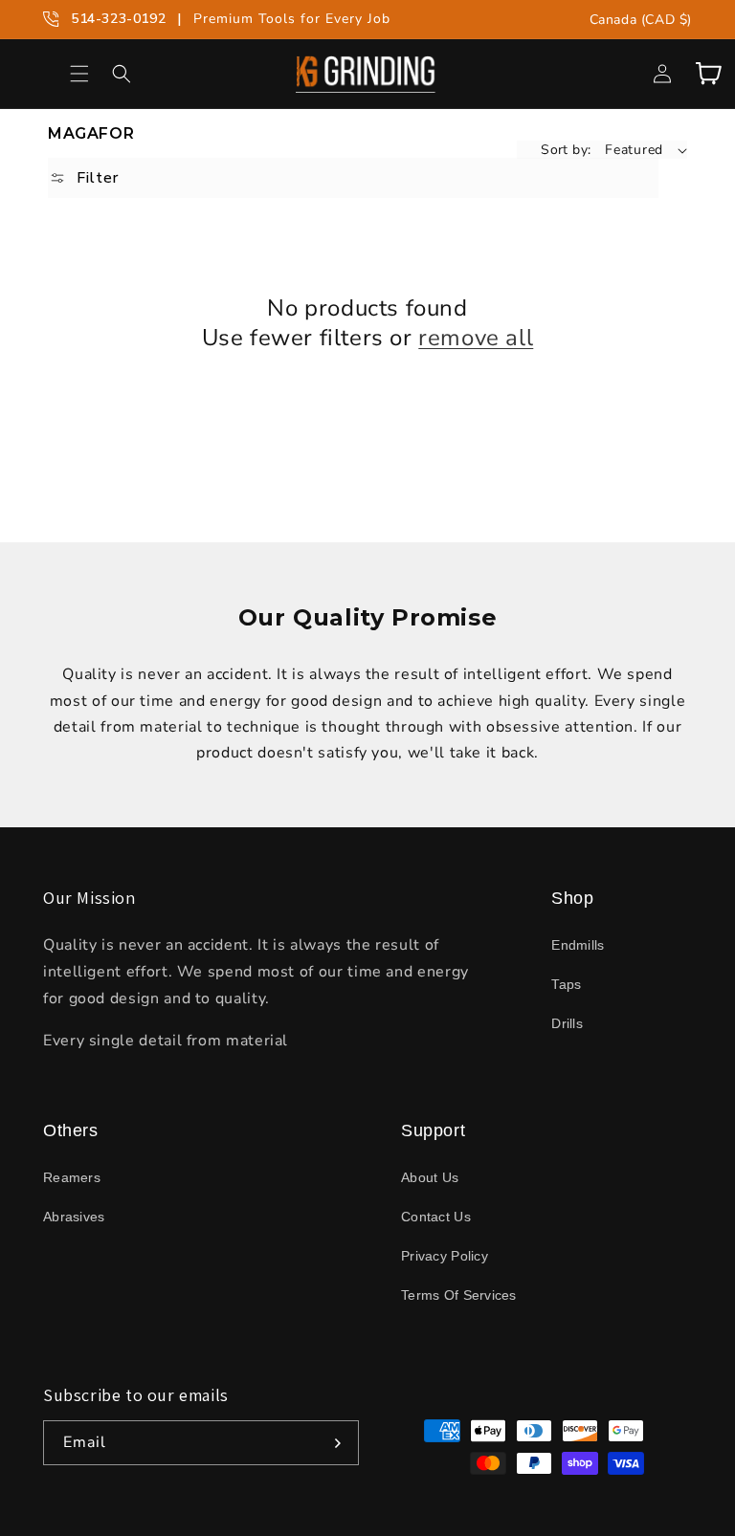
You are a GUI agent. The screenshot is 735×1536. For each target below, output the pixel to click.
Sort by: (565, 150)
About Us (429, 1177)
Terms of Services (459, 1295)
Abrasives (74, 1216)
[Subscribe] (337, 1442)
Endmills (577, 945)
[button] (79, 74)
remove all (475, 338)
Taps (566, 984)
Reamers (71, 1177)
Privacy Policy (444, 1255)
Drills (567, 1023)
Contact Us (436, 1216)
